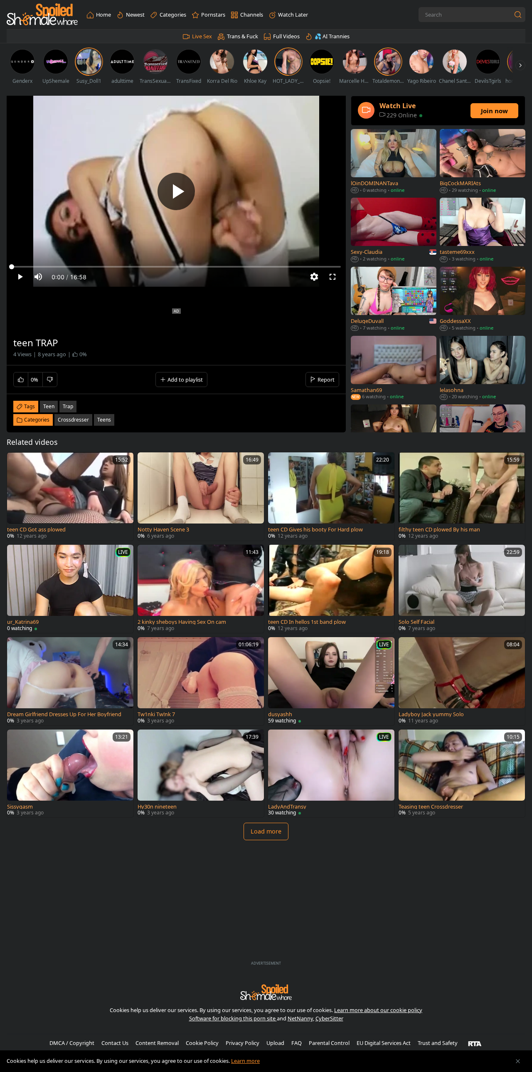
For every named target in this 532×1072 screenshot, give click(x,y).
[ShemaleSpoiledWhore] (42, 14)
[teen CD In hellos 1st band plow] (331, 589)
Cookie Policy (202, 1043)
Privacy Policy (242, 1043)
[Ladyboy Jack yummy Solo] (462, 681)
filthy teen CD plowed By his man (439, 529)
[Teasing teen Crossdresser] (462, 774)
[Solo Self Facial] (462, 589)
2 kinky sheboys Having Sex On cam (182, 622)
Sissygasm (20, 806)
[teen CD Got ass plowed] (70, 496)
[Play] (176, 191)
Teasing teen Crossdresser (431, 806)
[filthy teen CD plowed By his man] (462, 496)
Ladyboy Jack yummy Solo (431, 714)
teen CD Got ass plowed (36, 529)
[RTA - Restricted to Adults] (475, 1043)
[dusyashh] (331, 681)
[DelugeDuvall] (393, 300)
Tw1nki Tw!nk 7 (156, 714)
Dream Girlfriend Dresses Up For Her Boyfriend (64, 714)
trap (68, 406)
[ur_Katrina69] (70, 589)
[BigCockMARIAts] (482, 161)
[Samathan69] (393, 368)
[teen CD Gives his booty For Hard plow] (331, 496)
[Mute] (38, 276)
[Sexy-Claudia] (393, 230)
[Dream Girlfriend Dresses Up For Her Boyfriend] (70, 681)
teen (48, 406)
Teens (104, 419)
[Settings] (314, 276)
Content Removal (157, 1043)
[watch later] (17, 462)
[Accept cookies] (517, 1061)
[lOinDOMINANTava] (393, 161)
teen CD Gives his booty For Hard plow (315, 529)
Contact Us (114, 1043)
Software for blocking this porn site (233, 1018)
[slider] (176, 267)
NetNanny (300, 1018)
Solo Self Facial (416, 622)
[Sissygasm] (70, 774)
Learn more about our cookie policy (378, 1010)
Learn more (245, 1061)
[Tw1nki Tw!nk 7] (201, 681)
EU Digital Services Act (384, 1043)
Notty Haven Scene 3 (163, 529)
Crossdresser (73, 419)
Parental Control (329, 1043)
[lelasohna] (482, 368)
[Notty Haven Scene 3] (201, 496)
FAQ (296, 1043)
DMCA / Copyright (71, 1043)
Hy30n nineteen (157, 806)
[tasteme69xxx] (482, 230)
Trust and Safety (438, 1043)
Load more (266, 831)
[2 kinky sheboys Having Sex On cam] (201, 589)
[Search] (518, 14)
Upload (275, 1043)
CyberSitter (329, 1018)
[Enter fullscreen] (332, 276)
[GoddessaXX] (482, 300)
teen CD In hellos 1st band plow (307, 622)
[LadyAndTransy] (331, 774)
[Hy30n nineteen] (201, 774)
